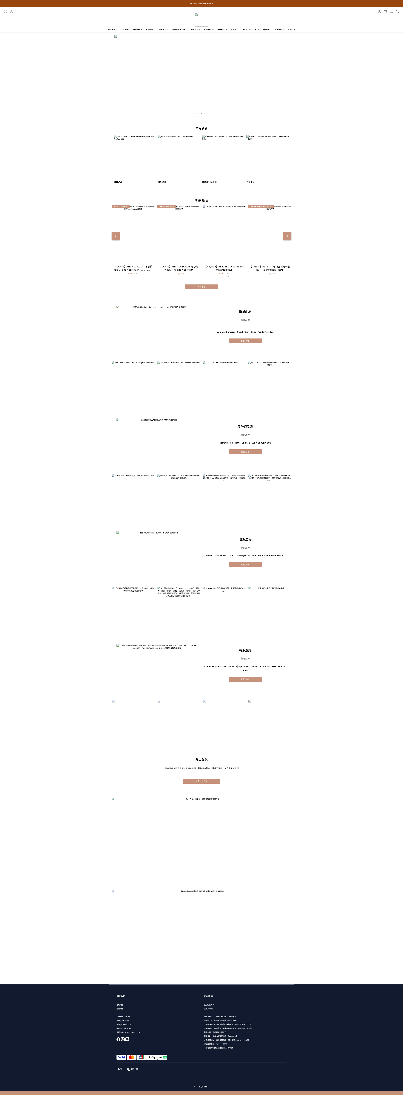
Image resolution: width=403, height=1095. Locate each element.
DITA (251, 442)
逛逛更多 (245, 340)
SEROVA (282, 666)
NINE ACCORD (270, 666)
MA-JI (230, 555)
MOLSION (232, 666)
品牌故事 (119, 1004)
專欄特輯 (291, 29)
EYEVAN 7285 (254, 555)
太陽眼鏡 (136, 29)
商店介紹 (278, 29)
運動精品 (221, 29)
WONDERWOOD (263, 442)
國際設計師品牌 (178, 29)
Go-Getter (256, 666)
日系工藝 (195, 29)
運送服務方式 (209, 1004)
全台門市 (119, 1008)
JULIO (246, 670)
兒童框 (233, 29)
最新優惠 (111, 29)
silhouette (235, 442)
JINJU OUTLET (250, 29)
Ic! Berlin (223, 442)
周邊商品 (267, 29)
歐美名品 (162, 29)
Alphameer (243, 666)
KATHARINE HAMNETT (273, 555)
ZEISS (245, 442)
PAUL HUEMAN (219, 666)
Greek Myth (241, 555)
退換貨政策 (208, 1008)
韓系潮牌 (208, 29)
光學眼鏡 (149, 29)
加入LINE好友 (202, 781)
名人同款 (125, 29)
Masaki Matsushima (216, 555)
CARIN (207, 666)
